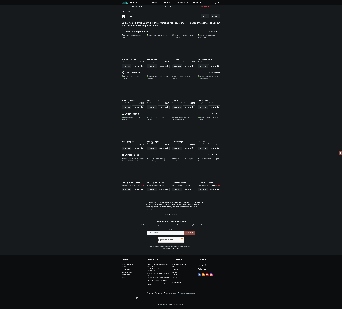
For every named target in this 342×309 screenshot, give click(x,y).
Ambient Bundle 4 (179, 183)
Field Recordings (127, 272)
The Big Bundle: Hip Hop (157, 183)
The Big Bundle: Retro (131, 183)
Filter (204, 16)
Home (123, 11)
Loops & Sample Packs (136, 31)
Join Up (188, 233)
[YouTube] (207, 274)
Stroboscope (177, 142)
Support (174, 274)
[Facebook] (199, 274)
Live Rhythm (203, 100)
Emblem (175, 59)
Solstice (201, 142)
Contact (174, 277)
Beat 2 (175, 100)
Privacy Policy (174, 248)
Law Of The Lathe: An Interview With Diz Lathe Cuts (157, 269)
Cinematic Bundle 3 (206, 183)
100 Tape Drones (129, 59)
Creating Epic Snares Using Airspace (158, 280)
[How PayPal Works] (150, 293)
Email (171, 229)
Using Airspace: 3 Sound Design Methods (156, 283)
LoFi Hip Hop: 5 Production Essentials (158, 277)
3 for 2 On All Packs (203, 7)
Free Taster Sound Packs (179, 264)
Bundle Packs (131, 155)
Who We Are (176, 267)
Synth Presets (131, 113)
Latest (214, 16)
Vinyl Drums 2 (153, 100)
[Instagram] (211, 274)
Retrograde (152, 59)
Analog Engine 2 (129, 142)
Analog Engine (153, 142)
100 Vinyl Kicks (128, 100)
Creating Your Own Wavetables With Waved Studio (157, 265)
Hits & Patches (132, 72)
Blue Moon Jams (205, 59)
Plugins (124, 277)
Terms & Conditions (178, 280)
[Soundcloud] (203, 274)
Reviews (174, 272)
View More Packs (214, 31)
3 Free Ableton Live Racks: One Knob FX (158, 274)
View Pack (126, 66)
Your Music (175, 269)
